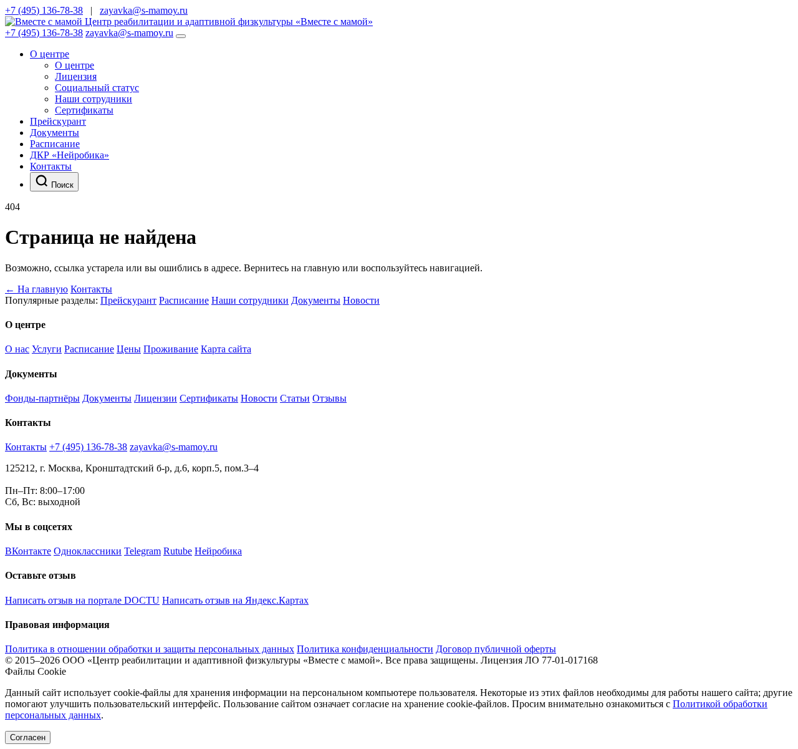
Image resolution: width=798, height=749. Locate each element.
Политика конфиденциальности (365, 649)
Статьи (295, 398)
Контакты (51, 166)
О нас (17, 349)
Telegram (142, 551)
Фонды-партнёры (42, 398)
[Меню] (181, 36)
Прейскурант (58, 121)
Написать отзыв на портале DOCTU (82, 600)
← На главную (36, 289)
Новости (361, 300)
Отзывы (329, 398)
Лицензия (76, 76)
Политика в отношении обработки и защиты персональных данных (149, 649)
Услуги (47, 349)
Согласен (28, 737)
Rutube (177, 551)
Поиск (61, 185)
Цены (129, 349)
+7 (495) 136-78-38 (44, 10)
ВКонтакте (28, 551)
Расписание (55, 143)
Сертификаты (84, 110)
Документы (54, 132)
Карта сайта (226, 349)
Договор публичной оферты (496, 649)
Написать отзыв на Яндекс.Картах (235, 600)
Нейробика (218, 551)
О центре (49, 54)
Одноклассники (88, 551)
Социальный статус (97, 87)
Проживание (170, 349)
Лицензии (155, 398)
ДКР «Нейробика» (69, 155)
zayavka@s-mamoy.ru (144, 10)
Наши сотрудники (93, 99)
